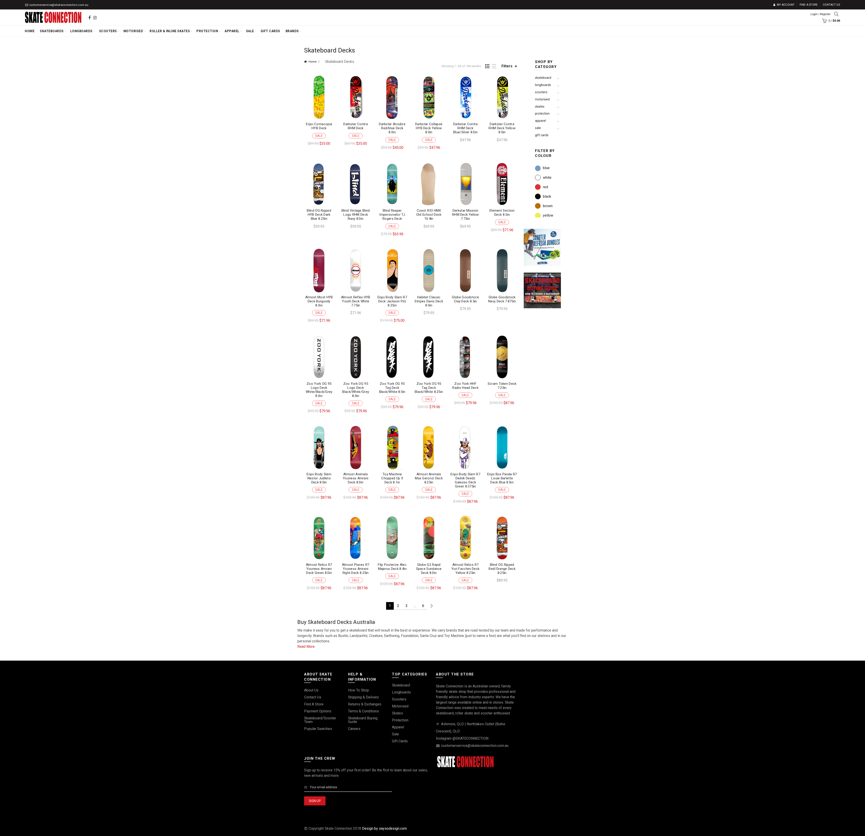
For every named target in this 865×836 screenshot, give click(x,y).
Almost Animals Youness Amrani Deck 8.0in (355, 478)
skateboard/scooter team (320, 720)
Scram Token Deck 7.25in (502, 386)
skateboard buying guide (363, 720)
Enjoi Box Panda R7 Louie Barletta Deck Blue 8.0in (502, 478)
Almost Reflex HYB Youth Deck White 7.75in (355, 301)
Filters (506, 66)
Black (547, 196)
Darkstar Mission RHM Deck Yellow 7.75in (465, 214)
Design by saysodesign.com (384, 828)
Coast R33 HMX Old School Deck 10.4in (429, 214)
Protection (207, 31)
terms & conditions (363, 711)
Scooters (108, 31)
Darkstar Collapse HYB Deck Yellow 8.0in (428, 128)
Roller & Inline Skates (170, 31)
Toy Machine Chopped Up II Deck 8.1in (392, 478)
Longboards (81, 31)
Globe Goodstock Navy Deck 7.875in (502, 299)
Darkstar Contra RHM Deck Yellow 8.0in (502, 128)
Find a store (809, 4)
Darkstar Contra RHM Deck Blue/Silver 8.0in (465, 128)
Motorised (133, 31)
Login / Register (820, 14)
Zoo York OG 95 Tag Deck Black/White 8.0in (392, 388)
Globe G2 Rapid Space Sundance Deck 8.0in (429, 569)
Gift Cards (270, 31)
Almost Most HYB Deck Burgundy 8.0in (319, 301)
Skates (539, 106)
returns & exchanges (364, 704)
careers (354, 729)
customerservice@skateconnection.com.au (58, 5)
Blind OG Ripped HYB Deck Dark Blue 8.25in (319, 214)
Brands (292, 31)
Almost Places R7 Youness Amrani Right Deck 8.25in (355, 569)
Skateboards (52, 31)
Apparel (232, 31)
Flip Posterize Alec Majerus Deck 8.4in (392, 567)
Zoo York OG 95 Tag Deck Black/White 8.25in (429, 388)
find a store (313, 704)
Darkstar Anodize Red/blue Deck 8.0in (392, 128)
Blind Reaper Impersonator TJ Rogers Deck (392, 214)
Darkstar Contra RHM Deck (355, 126)
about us (311, 690)
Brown (548, 206)
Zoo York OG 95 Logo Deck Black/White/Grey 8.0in (355, 390)
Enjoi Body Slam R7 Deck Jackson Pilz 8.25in (392, 301)
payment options (317, 711)
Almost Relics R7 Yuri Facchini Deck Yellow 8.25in (465, 569)
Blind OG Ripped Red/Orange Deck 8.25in (502, 569)
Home (29, 31)
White (547, 177)
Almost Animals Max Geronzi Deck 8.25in (429, 478)
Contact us (831, 4)
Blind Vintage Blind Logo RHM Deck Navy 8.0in (355, 214)
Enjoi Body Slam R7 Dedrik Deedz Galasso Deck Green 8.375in (465, 480)
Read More (306, 646)
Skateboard (543, 77)
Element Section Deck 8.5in (502, 212)
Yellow (548, 215)
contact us (312, 697)
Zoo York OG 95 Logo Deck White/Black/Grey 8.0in (319, 390)
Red (545, 187)
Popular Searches (318, 729)
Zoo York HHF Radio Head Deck (465, 386)
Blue (546, 168)
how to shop (358, 690)
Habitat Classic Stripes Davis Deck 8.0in (428, 301)
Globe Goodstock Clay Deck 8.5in (465, 299)
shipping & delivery (363, 697)
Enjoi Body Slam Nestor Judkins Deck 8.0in (319, 478)
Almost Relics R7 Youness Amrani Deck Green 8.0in (319, 569)
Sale (250, 31)
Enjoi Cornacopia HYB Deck (319, 126)
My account (785, 4)
